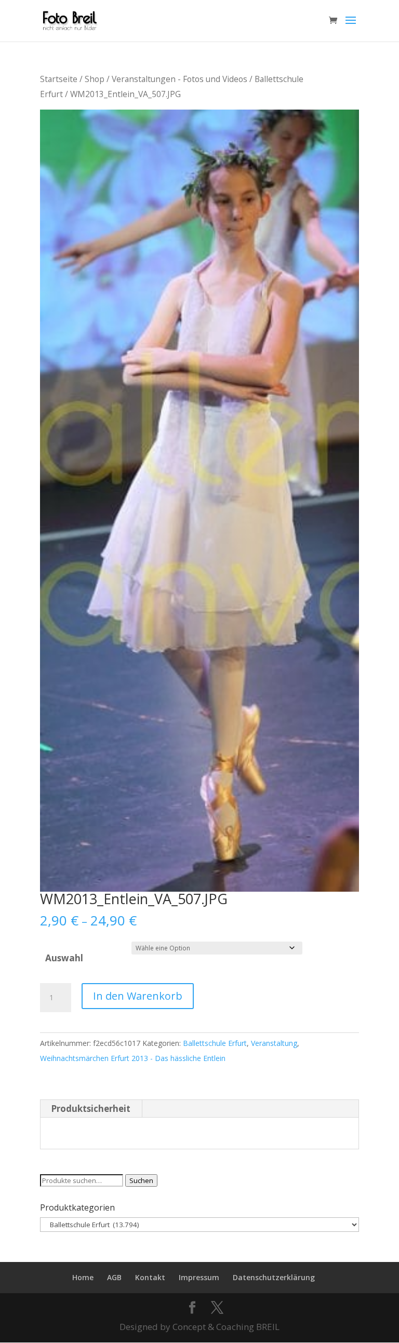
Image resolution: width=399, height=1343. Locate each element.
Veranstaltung (274, 1043)
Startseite (58, 79)
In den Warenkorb (137, 996)
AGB (114, 1277)
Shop (94, 79)
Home (83, 1277)
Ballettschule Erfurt (215, 1043)
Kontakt (150, 1277)
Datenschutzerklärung (274, 1277)
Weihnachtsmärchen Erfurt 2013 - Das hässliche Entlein (132, 1058)
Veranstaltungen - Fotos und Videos (179, 79)
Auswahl (64, 958)
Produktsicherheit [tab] (90, 1108)
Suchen (141, 1180)
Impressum (199, 1277)
